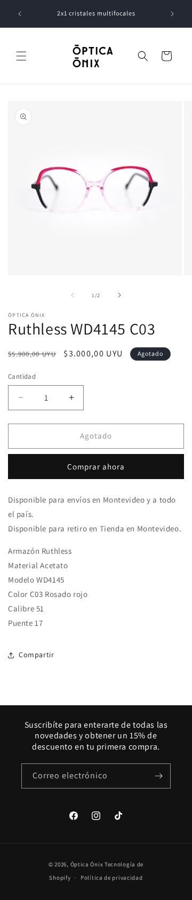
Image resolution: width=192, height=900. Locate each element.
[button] (21, 56)
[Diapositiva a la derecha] (119, 295)
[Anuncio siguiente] (172, 14)
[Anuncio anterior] (19, 14)
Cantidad (22, 376)
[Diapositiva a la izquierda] (72, 295)
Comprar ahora (96, 466)
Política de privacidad (111, 877)
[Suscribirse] (158, 776)
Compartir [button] (36, 654)
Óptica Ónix (86, 864)
